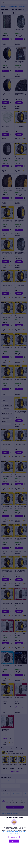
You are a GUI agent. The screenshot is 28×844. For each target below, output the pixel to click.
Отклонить (14, 837)
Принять (14, 841)
